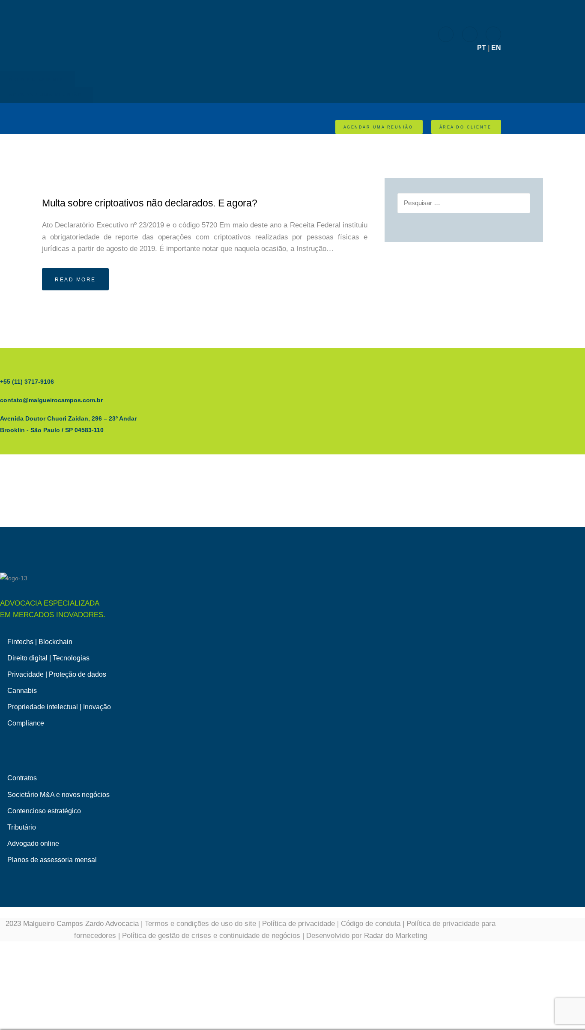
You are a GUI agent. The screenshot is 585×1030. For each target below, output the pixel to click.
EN (496, 47)
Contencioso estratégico (44, 811)
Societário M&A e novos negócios (58, 794)
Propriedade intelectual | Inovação (59, 707)
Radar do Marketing (395, 935)
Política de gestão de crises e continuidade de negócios (211, 935)
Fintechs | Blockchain (39, 641)
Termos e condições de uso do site (200, 924)
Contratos (22, 778)
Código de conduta (370, 924)
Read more (75, 280)
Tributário (21, 827)
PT (481, 47)
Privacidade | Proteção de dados (56, 674)
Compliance (25, 723)
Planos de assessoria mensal (52, 859)
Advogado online (33, 843)
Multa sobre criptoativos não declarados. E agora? (149, 203)
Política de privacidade (298, 924)
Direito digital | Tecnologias (48, 658)
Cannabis (22, 690)
